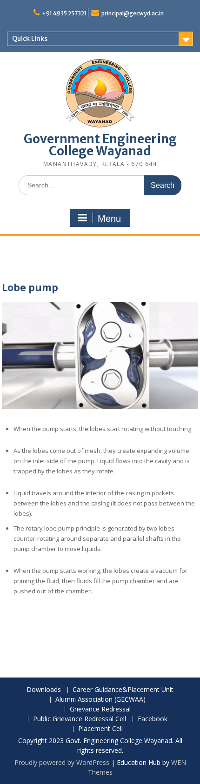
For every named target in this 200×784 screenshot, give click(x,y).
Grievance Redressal (100, 709)
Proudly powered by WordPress (61, 762)
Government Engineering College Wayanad (100, 145)
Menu (109, 218)
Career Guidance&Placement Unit (123, 690)
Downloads (44, 690)
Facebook (152, 719)
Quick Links (29, 38)
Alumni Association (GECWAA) (100, 700)
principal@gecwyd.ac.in (132, 13)
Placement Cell (100, 729)
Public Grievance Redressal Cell (79, 719)
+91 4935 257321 (64, 13)
